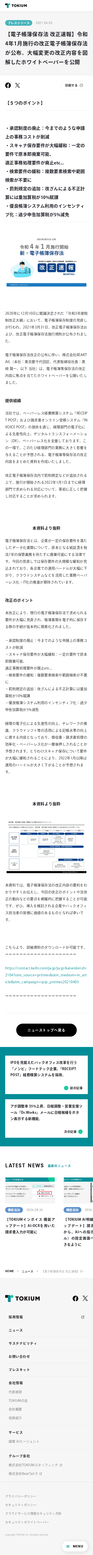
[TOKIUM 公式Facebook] (75, 1298)
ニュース (28, 1271)
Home (9, 1271)
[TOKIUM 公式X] (85, 1298)
